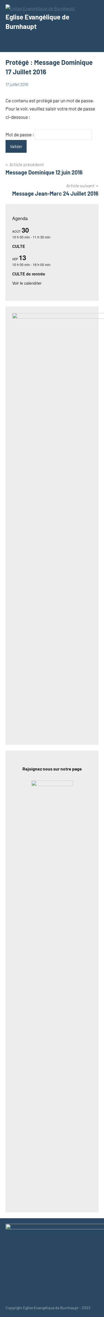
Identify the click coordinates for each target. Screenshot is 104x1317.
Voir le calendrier (27, 283)
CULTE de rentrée (28, 274)
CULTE (18, 246)
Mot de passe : (20, 134)
